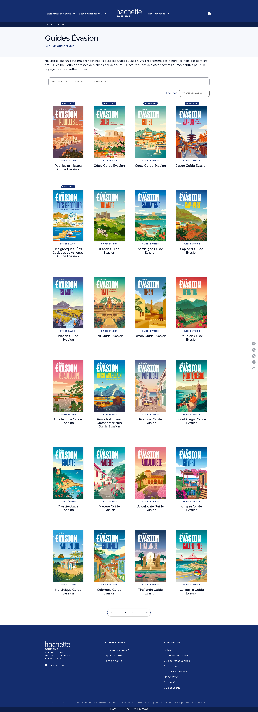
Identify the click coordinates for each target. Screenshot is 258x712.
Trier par (171, 93)
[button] (60, 82)
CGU (55, 702)
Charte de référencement (76, 702)
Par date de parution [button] (192, 93)
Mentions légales (148, 702)
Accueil (50, 24)
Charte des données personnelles (115, 702)
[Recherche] (209, 14)
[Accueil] (129, 13)
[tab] (61, 13)
